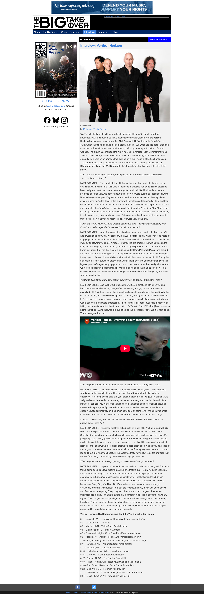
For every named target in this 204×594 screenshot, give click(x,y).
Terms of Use (92, 592)
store (56, 105)
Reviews (74, 32)
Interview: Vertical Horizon (101, 45)
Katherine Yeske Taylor (94, 129)
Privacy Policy (103, 592)
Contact (83, 592)
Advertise (75, 592)
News (37, 32)
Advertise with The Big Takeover (114, 16)
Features (102, 32)
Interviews (89, 32)
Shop (115, 32)
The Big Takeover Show (55, 32)
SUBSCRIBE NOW (55, 100)
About (68, 592)
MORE (160, 39)
